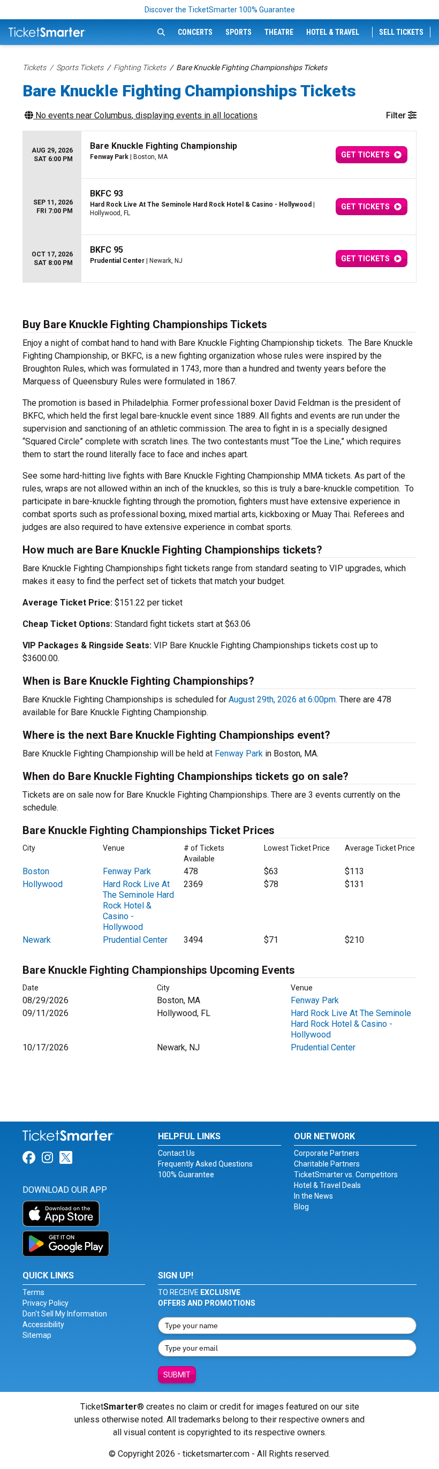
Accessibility (43, 1324)
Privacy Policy (45, 1303)
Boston (35, 871)
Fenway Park (239, 753)
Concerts (195, 32)
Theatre (278, 32)
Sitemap (36, 1335)
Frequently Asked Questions (205, 1164)
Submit (177, 1374)
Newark (36, 940)
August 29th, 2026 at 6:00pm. (283, 699)
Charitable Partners (327, 1164)
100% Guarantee (186, 1174)
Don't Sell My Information (64, 1313)
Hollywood (42, 884)
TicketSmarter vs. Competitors (346, 1174)
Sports (238, 32)
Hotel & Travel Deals (327, 1185)
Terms (33, 1292)
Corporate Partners (326, 1153)
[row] (219, 155)
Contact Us (176, 1153)
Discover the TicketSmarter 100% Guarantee (220, 9)
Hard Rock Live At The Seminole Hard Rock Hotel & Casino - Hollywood (138, 905)
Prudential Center (135, 940)
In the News (313, 1196)
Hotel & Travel (332, 32)
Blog (301, 1206)
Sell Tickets (401, 32)
